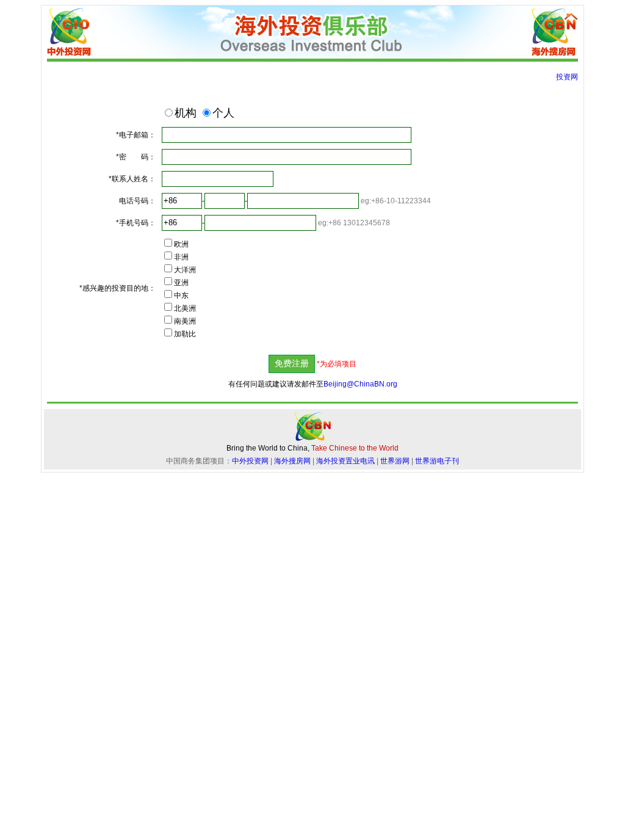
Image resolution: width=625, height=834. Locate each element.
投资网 (567, 77)
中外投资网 (250, 461)
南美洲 (185, 321)
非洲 (181, 257)
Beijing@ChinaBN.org (360, 384)
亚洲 (181, 282)
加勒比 (185, 334)
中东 (181, 295)
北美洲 (185, 308)
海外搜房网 (292, 461)
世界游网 (395, 461)
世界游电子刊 (437, 461)
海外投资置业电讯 (345, 461)
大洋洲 (185, 270)
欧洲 (181, 244)
